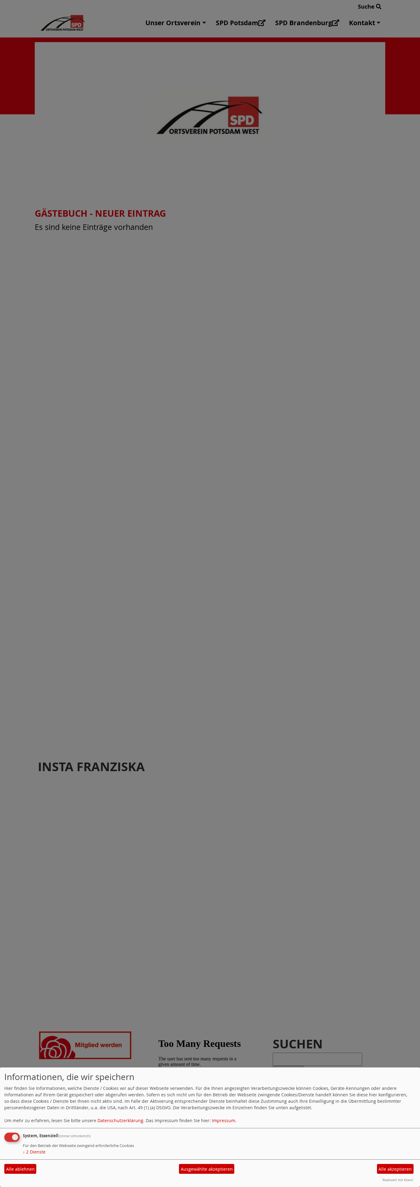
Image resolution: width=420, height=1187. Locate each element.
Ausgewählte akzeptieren (207, 1169)
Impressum (223, 1120)
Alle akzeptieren (395, 1169)
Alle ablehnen (20, 1169)
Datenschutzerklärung (120, 1120)
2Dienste (34, 1152)
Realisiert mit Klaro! (397, 1179)
